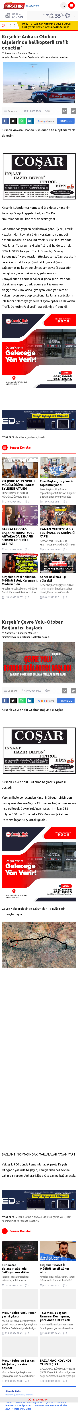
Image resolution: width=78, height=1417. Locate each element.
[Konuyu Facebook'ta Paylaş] (5, 121)
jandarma (32, 437)
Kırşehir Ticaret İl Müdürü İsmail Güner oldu (54, 1268)
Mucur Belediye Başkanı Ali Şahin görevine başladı (18, 1364)
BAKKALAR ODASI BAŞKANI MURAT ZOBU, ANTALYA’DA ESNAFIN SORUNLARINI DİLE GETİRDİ (18, 536)
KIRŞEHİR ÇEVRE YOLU (54, 1217)
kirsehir (42, 437)
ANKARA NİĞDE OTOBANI (28, 1217)
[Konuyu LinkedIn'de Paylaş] (30, 121)
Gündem (22, 53)
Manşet (32, 53)
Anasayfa (10, 53)
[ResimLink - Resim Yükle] (39, 197)
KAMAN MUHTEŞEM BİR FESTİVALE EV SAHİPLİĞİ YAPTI (57, 533)
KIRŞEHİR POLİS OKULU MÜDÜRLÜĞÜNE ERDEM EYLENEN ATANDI (18, 485)
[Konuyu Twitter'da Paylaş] (13, 121)
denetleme (20, 437)
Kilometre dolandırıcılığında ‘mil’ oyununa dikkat (16, 1268)
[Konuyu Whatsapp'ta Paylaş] (22, 121)
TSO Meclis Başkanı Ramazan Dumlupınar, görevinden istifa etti (55, 1316)
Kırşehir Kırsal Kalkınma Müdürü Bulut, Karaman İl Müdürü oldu (20, 580)
